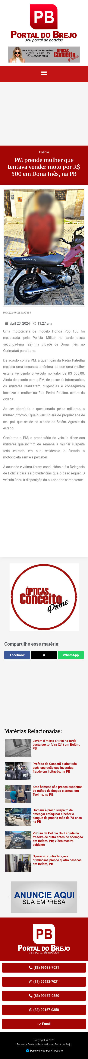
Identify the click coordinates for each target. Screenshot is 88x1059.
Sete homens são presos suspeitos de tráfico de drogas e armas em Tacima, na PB (57, 790)
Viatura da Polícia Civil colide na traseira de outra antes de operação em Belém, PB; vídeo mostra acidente (58, 839)
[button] (44, 72)
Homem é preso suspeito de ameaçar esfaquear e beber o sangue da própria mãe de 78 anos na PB (57, 816)
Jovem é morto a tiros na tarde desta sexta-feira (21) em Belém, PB (56, 744)
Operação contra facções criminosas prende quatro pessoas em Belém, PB (57, 860)
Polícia (44, 152)
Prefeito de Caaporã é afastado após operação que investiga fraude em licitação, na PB (55, 767)
